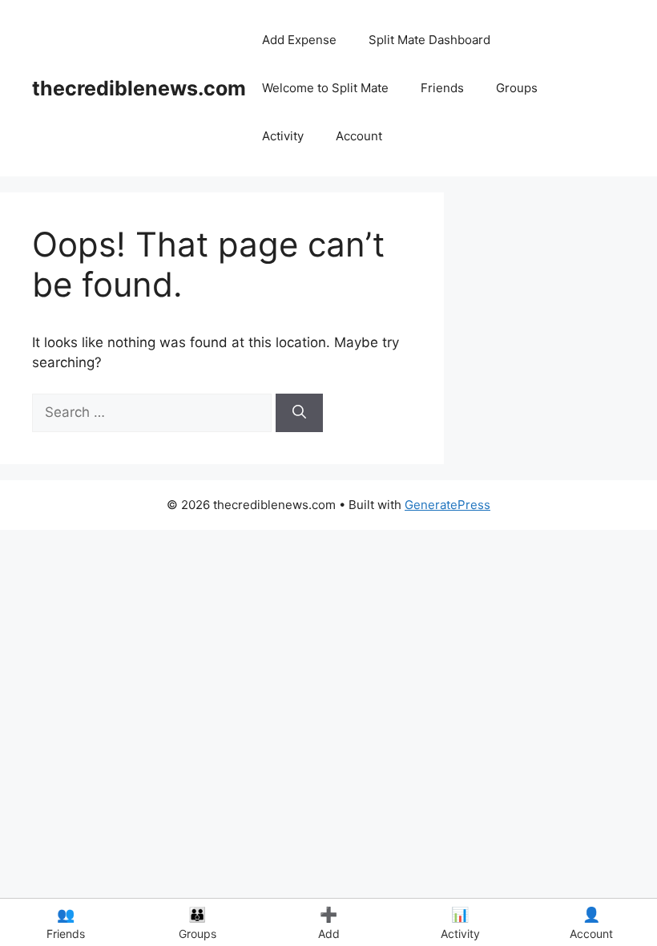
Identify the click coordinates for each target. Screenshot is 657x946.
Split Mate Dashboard (429, 39)
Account (359, 136)
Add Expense (299, 39)
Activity (283, 136)
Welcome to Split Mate (325, 87)
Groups (517, 87)
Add (329, 923)
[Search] (299, 413)
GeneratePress (447, 504)
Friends (442, 87)
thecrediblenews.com (139, 88)
